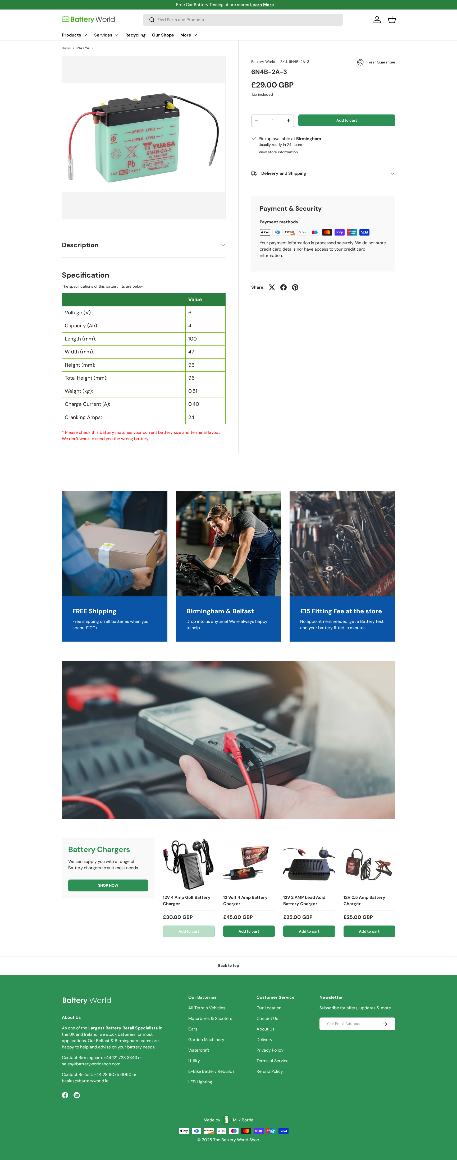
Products (71, 35)
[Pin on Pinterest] (295, 287)
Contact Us (267, 1018)
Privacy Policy (270, 1050)
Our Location (269, 1008)
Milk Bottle (243, 1120)
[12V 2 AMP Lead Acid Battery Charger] (309, 864)
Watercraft (198, 1050)
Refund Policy (270, 1071)
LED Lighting (200, 1082)
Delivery (264, 1039)
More (185, 35)
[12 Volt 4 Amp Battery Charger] (249, 864)
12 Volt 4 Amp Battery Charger (245, 900)
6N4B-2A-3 (84, 48)
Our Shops (163, 35)
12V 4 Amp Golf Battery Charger (187, 900)
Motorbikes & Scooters (210, 1018)
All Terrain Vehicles (206, 1008)
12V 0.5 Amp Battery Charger (364, 900)
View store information (278, 152)
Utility (194, 1061)
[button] (392, 19)
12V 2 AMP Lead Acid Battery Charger (304, 900)
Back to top (228, 965)
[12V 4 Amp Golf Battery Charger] (189, 864)
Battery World (263, 61)
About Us (266, 1029)
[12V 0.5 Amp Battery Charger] (369, 864)
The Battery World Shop (236, 1140)
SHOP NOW (108, 885)
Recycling (135, 35)
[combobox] (243, 20)
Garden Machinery (206, 1039)
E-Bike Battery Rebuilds (211, 1071)
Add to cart (346, 120)
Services (103, 35)
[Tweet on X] (272, 287)
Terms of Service (273, 1061)
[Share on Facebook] (283, 287)
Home (66, 48)
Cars (192, 1029)
